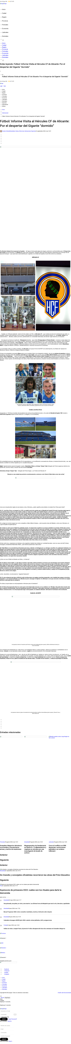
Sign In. (10, 1041)
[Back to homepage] (3, 1008)
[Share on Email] (2, 141)
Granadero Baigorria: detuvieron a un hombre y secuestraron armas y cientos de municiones (11, 847)
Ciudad (3, 91)
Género (4, 106)
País (1, 885)
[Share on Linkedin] (2, 140)
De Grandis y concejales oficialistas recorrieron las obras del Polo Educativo (35, 875)
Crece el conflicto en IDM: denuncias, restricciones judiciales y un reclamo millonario (57, 848)
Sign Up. (10, 1021)
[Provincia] (35, 933)
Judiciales (4, 99)
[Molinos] (35, 952)
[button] (35, 76)
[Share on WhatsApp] (2, 138)
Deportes (4, 103)
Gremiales (4, 101)
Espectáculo (5, 104)
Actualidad (12, 131)
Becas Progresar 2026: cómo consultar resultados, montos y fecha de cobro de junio (28, 912)
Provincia (4, 94)
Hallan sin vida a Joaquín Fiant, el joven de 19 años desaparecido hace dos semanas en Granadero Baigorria (34, 928)
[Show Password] (15, 1014)
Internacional (5, 113)
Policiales (4, 96)
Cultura (17, 131)
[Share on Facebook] (2, 135)
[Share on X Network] (2, 136)
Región (3, 92)
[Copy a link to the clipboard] (2, 143)
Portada (5, 925)
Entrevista (21, 131)
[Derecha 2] (35, 948)
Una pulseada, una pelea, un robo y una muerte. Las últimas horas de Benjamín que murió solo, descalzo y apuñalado (37, 903)
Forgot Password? (12, 1019)
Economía (4, 97)
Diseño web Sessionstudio (64, 992)
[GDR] (35, 943)
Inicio (3, 89)
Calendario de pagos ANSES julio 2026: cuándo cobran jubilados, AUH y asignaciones (28, 920)
